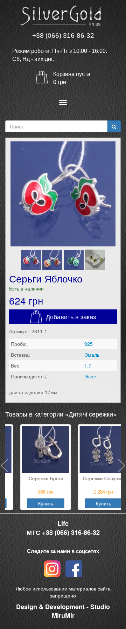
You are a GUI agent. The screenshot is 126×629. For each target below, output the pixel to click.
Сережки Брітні (34, 478)
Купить (34, 503)
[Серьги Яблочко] (62, 193)
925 (88, 343)
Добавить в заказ (71, 316)
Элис (90, 376)
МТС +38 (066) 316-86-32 (63, 532)
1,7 (87, 365)
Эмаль (91, 354)
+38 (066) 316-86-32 (63, 35)
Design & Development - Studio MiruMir (63, 611)
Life (63, 523)
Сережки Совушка (92, 478)
